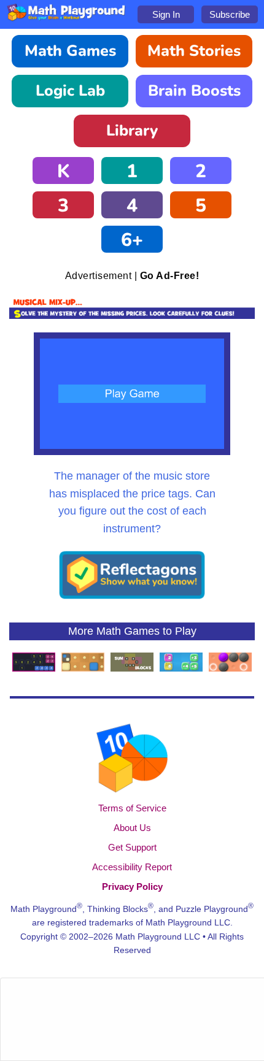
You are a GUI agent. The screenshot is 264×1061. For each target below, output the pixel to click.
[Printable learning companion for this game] (132, 596)
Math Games (70, 50)
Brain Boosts (194, 90)
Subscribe (229, 14)
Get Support (132, 847)
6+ (132, 240)
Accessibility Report (132, 867)
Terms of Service (132, 808)
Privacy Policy (132, 886)
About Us (132, 827)
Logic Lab (70, 90)
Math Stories (194, 50)
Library (132, 130)
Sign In (166, 14)
